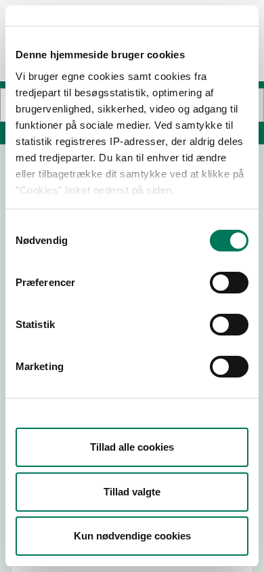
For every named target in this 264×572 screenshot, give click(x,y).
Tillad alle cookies (132, 447)
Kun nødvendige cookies (132, 536)
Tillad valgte (132, 491)
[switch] (229, 282)
